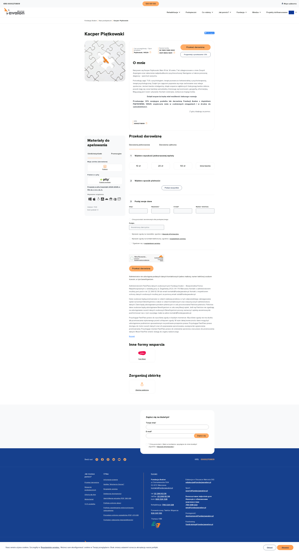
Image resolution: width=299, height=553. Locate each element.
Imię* (131, 207)
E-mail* (176, 207)
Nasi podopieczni (105, 21)
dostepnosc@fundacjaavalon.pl (200, 516)
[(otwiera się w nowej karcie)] (96, 459)
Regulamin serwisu (110, 489)
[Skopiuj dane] (150, 52)
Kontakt (154, 474)
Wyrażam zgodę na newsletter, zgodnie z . (155, 234)
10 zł (138, 166)
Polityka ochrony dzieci (112, 503)
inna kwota (205, 166)
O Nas (106, 474)
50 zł (182, 166)
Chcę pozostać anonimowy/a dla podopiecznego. (150, 219)
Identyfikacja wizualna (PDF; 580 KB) (117, 498)
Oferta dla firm (90, 495)
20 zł (160, 166)
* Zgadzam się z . (146, 243)
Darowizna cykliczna (167, 145)
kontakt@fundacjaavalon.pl (162, 488)
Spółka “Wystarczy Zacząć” (113, 484)
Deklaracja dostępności (112, 494)
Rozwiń (132, 336)
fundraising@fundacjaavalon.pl (199, 524)
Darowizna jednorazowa (139, 145)
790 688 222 (192, 505)
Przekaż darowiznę (92, 482)
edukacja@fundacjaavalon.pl (198, 482)
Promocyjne (116, 154)
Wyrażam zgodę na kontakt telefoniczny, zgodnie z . (159, 239)
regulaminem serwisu (178, 239)
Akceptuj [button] (285, 547)
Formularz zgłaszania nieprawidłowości (118, 520)
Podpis (131, 223)
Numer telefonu (202, 207)
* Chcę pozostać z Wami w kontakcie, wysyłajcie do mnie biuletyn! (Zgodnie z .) (173, 445)
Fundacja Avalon (91, 21)
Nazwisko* (155, 207)
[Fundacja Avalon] (14, 11)
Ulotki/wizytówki (95, 154)
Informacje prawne (110, 480)
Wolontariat (89, 499)
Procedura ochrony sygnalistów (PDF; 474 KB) (121, 515)
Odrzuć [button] (270, 547)
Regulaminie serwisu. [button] (50, 547)
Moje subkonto (290, 4)
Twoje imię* (151, 423)
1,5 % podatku (90, 504)
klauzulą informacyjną (170, 234)
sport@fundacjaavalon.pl (197, 491)
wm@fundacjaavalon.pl (196, 507)
